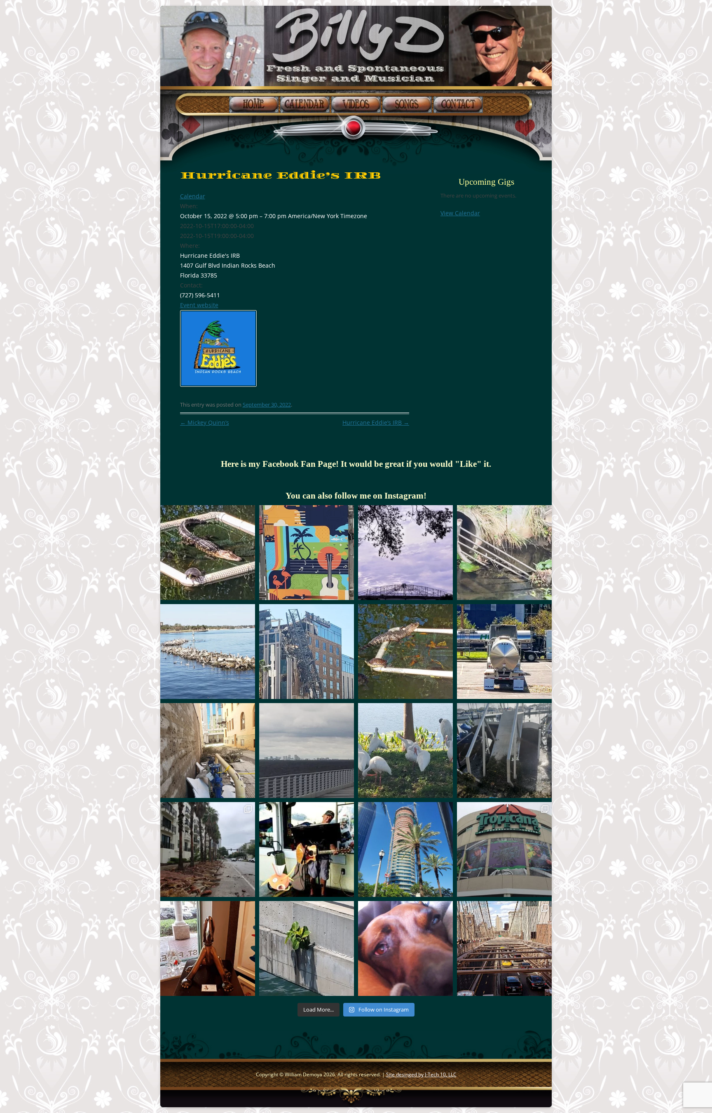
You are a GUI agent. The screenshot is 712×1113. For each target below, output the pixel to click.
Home (254, 103)
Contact (458, 103)
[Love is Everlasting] (306, 948)
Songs (407, 103)
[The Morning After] (504, 750)
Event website (199, 305)
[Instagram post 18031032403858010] (207, 948)
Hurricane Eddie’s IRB (375, 422)
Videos (356, 103)
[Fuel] (504, 651)
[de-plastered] (207, 750)
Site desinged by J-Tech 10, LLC (421, 1074)
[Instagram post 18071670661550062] (207, 651)
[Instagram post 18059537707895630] (405, 552)
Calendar (305, 103)
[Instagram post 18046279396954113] (405, 750)
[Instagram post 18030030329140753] (504, 849)
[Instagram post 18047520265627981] (504, 948)
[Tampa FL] (306, 750)
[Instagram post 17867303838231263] (306, 651)
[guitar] (504, 552)
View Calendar (460, 213)
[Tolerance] (207, 552)
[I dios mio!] (306, 849)
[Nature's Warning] (207, 849)
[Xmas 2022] (405, 948)
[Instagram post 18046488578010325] (306, 552)
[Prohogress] (405, 849)
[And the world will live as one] (405, 651)
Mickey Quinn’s (204, 422)
